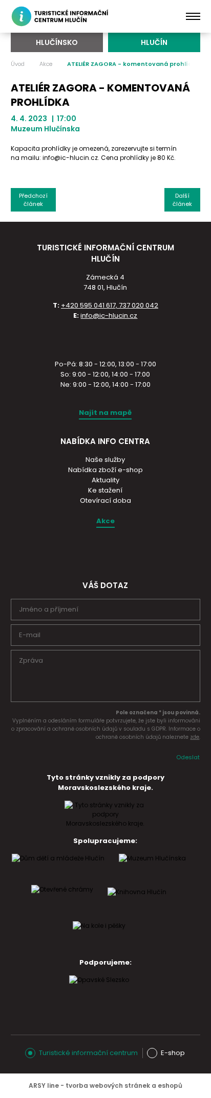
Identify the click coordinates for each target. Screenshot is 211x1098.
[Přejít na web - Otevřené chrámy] (62, 899)
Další (182, 200)
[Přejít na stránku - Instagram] (95, 551)
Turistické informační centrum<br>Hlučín (61, 16)
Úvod (18, 64)
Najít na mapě (105, 412)
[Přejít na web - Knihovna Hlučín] (137, 901)
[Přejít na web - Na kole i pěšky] (99, 935)
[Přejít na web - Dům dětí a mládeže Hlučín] (58, 868)
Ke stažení (105, 490)
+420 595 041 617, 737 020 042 (109, 305)
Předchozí (33, 200)
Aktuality (105, 480)
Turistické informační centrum (88, 1053)
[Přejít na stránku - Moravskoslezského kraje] (105, 823)
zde (194, 737)
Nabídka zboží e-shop (105, 470)
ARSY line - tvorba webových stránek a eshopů (105, 1085)
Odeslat (188, 757)
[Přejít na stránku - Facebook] (113, 551)
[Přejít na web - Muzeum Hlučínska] (152, 868)
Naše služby (105, 459)
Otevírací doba (105, 500)
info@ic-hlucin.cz (108, 315)
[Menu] (193, 16)
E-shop (173, 1053)
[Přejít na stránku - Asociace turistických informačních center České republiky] (105, 339)
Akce (45, 64)
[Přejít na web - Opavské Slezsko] (99, 989)
